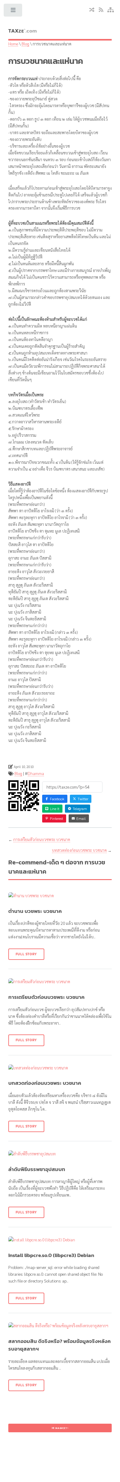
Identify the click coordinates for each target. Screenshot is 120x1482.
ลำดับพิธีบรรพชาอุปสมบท (36, 1169)
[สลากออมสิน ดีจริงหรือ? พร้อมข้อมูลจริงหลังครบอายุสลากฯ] (60, 1325)
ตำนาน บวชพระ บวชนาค (35, 911)
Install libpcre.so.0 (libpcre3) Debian (51, 1255)
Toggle (13, 11)
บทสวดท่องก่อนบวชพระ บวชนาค (79, 850)
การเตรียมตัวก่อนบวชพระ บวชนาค (41, 839)
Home (13, 43)
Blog (25, 43)
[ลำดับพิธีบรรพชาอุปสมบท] (60, 1153)
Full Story (26, 954)
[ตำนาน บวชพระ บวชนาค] (60, 895)
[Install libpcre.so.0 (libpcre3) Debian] (60, 1239)
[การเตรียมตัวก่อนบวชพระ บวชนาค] (60, 981)
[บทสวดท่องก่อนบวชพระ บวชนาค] (60, 1068)
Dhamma (36, 773)
